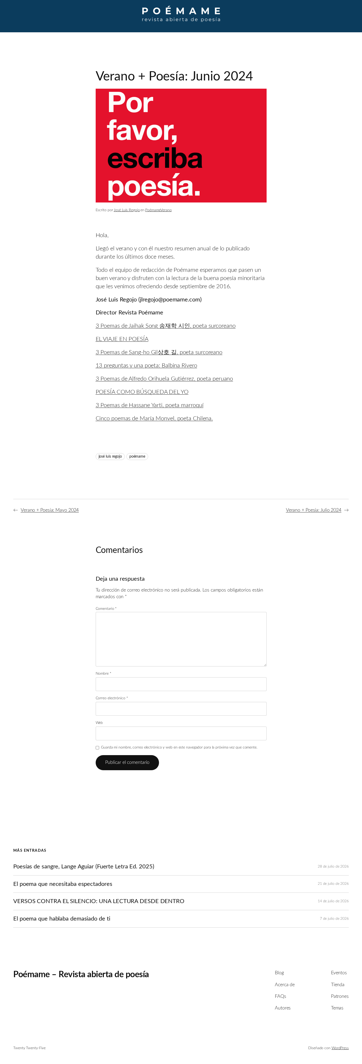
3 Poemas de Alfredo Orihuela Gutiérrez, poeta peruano (164, 379)
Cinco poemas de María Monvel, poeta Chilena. (154, 418)
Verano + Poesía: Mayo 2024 (50, 510)
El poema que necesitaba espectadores (62, 884)
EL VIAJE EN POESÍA (122, 339)
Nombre (103, 673)
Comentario (106, 609)
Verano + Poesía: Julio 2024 (313, 510)
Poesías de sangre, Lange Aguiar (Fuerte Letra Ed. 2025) (83, 866)
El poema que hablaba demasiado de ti (61, 919)
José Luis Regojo (127, 210)
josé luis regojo (110, 456)
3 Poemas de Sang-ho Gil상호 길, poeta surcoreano (159, 352)
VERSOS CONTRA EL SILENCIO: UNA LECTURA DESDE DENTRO (98, 901)
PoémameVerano (158, 210)
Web (99, 723)
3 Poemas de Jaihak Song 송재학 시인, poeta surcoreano (166, 326)
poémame (137, 456)
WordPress (340, 1048)
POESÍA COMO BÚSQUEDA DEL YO (142, 392)
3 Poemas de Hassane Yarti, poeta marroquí (150, 405)
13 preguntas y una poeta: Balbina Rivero (146, 365)
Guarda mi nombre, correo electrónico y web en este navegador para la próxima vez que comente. (179, 747)
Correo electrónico (112, 698)
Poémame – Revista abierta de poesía (81, 974)
